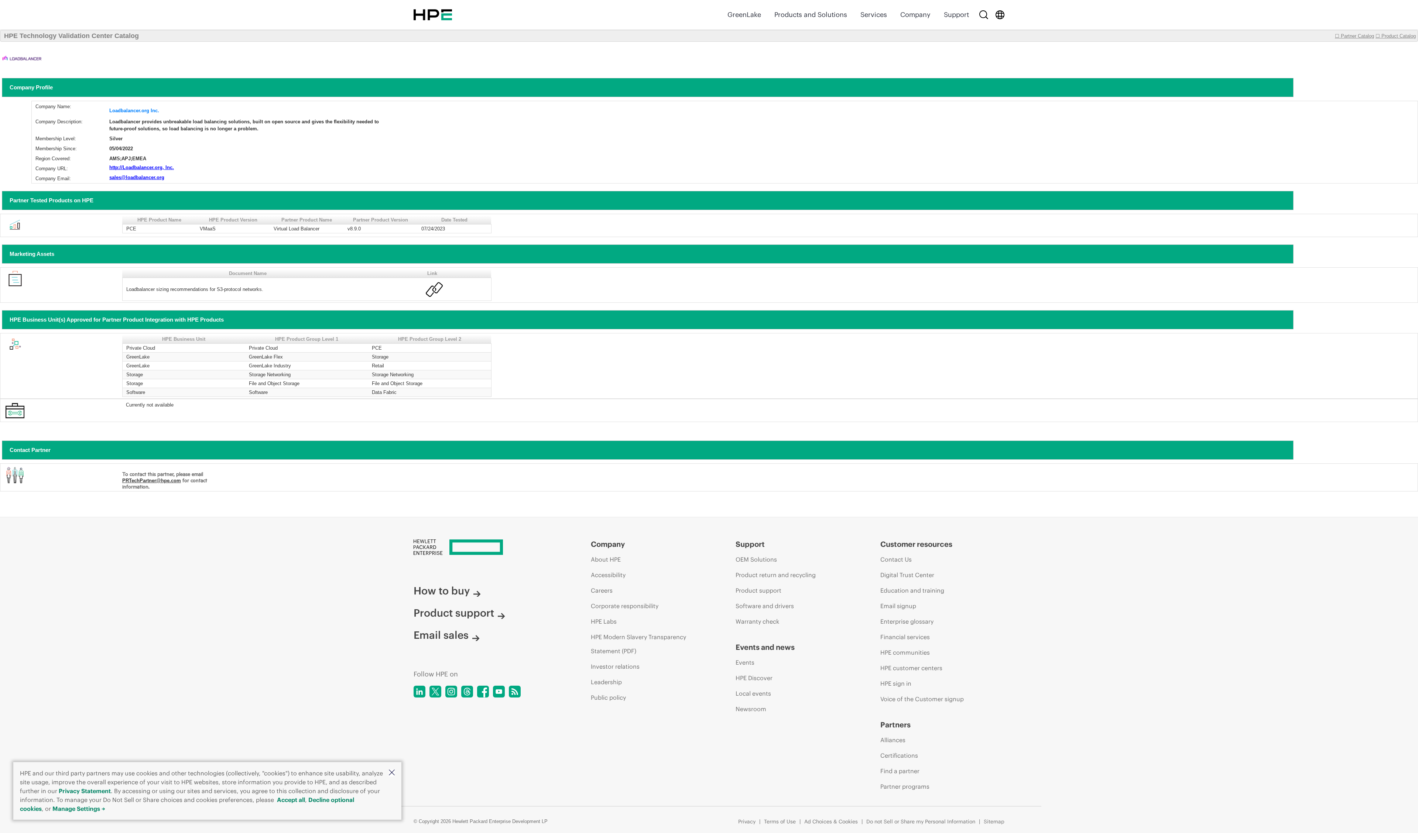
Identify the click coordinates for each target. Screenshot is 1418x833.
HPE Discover (754, 678)
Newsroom (751, 709)
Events (745, 662)
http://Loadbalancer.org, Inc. (141, 167)
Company (915, 14)
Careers (602, 590)
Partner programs (904, 786)
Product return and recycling (776, 575)
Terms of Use (780, 821)
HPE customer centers (911, 668)
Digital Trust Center (907, 575)
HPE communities (905, 652)
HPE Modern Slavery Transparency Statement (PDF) (638, 644)
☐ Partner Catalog (1354, 36)
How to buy (442, 590)
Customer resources (916, 544)
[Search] (983, 15)
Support (956, 14)
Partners (895, 724)
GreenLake (744, 14)
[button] (392, 773)
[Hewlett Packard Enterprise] (433, 15)
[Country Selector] (1000, 15)
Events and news (765, 647)
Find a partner (899, 771)
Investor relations (615, 666)
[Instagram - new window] (451, 691)
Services (873, 14)
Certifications (899, 755)
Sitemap (994, 821)
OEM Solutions (756, 559)
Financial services (905, 637)
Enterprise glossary (907, 621)
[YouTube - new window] (499, 691)
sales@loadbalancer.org (136, 177)
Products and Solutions (810, 14)
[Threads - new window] (467, 691)
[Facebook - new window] (483, 691)
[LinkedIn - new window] (419, 691)
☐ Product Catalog (1396, 36)
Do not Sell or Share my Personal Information (920, 821)
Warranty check (757, 621)
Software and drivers (765, 606)
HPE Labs (604, 621)
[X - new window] (435, 691)
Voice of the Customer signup (922, 699)
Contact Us (896, 559)
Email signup (898, 606)
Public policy (608, 697)
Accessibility (608, 575)
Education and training (912, 590)
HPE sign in (895, 683)
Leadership (606, 682)
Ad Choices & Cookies (831, 821)
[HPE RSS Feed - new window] (515, 691)
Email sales (441, 635)
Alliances (892, 740)
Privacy (747, 821)
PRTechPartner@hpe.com (151, 480)
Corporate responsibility (624, 606)
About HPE (606, 559)
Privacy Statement (85, 791)
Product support (454, 613)
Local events (753, 693)
